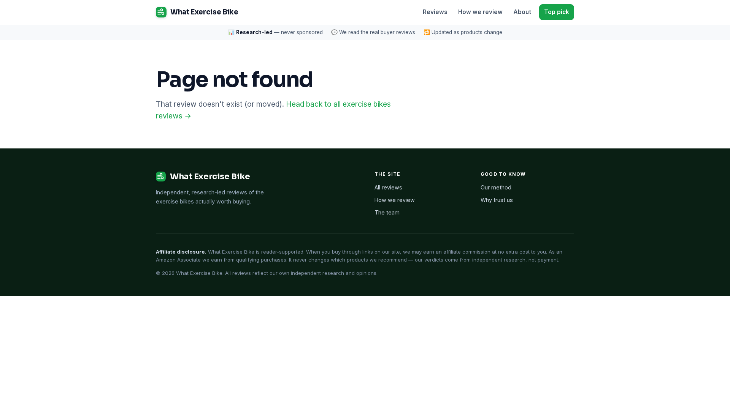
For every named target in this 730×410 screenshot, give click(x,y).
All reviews (388, 187)
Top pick (556, 12)
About (522, 12)
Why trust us (497, 200)
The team (387, 212)
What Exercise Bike (204, 12)
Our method (496, 187)
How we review (480, 12)
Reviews (435, 12)
